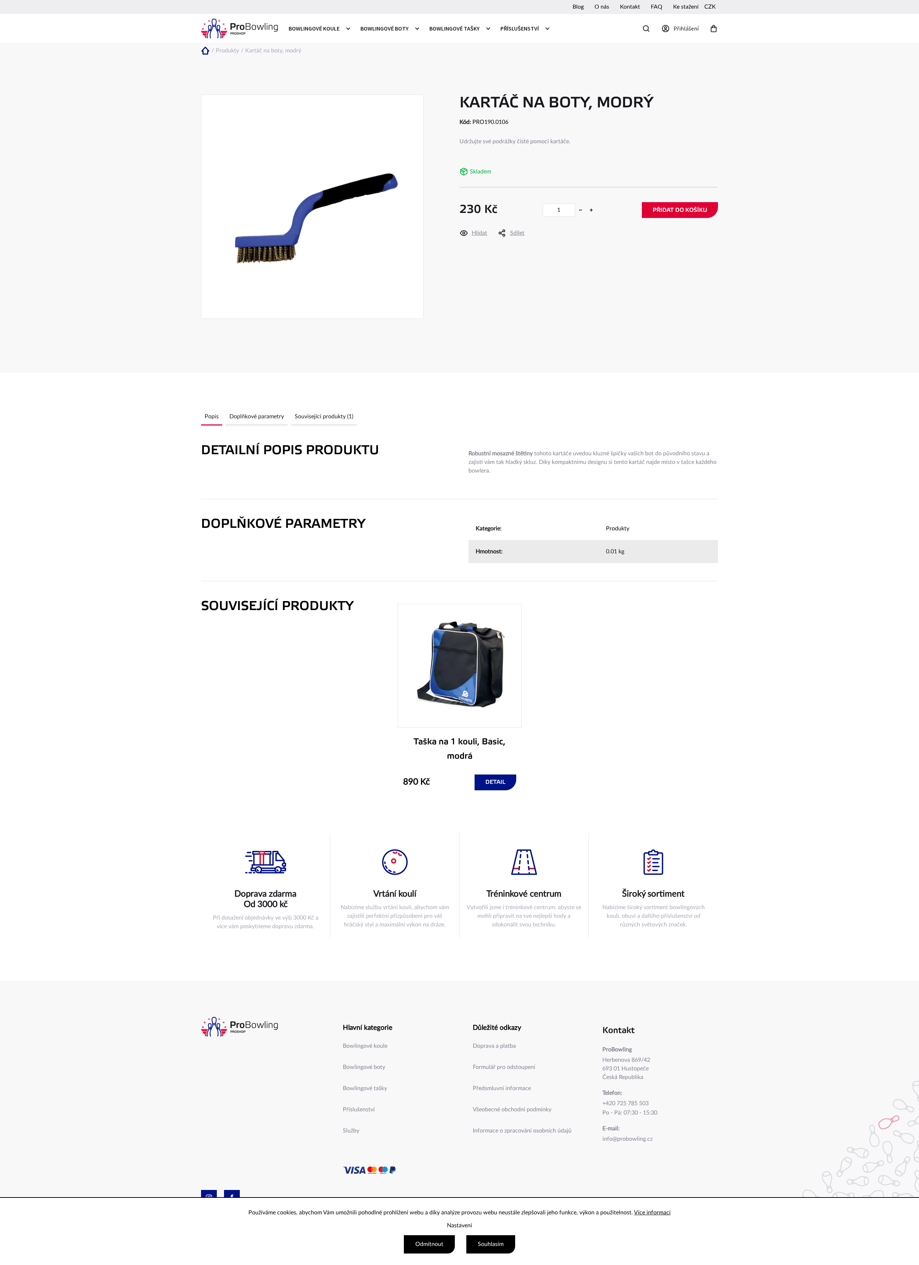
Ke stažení (686, 7)
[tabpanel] (460, 697)
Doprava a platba (494, 1046)
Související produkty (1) (324, 416)
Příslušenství (359, 1109)
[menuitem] (319, 28)
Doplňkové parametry (256, 416)
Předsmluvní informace (502, 1088)
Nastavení (459, 1225)
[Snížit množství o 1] (580, 210)
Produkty (617, 528)
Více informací (652, 1212)
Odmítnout (429, 1244)
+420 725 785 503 (625, 1103)
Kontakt (630, 7)
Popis (212, 416)
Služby (351, 1131)
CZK (710, 7)
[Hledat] (646, 28)
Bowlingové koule (365, 1046)
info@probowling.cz (627, 1139)
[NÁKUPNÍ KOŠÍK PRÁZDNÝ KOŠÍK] (713, 28)
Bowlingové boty (364, 1067)
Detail (495, 782)
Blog (578, 7)
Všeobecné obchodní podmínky (512, 1109)
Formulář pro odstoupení (504, 1067)
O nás (601, 7)
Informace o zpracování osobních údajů (522, 1131)
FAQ (656, 7)
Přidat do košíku (680, 210)
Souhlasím (491, 1244)
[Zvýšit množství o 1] (591, 210)
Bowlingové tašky (365, 1088)
